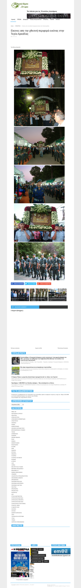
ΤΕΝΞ (12, 514)
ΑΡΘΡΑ (13, 424)
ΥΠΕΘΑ (19, 19)
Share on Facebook (18, 283)
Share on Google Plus (45, 283)
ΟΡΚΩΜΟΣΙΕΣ (14, 479)
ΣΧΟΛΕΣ (13, 510)
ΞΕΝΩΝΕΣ (13, 474)
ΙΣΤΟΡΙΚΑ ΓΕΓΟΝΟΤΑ (16, 457)
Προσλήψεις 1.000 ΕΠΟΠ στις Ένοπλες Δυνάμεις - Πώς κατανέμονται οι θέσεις (32, 383)
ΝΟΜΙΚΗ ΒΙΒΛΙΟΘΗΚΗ (16, 472)
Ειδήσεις (45, 19)
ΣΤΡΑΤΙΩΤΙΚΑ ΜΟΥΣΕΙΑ (17, 498)
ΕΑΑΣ (12, 439)
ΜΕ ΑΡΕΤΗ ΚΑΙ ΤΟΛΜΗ (17, 466)
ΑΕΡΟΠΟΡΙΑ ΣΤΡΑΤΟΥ (17, 413)
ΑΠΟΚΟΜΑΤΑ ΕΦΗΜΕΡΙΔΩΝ (18, 419)
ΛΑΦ (12, 463)
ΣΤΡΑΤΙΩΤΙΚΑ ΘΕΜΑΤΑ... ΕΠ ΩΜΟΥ (26, 584)
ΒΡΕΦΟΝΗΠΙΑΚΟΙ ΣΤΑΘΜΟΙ (18, 430)
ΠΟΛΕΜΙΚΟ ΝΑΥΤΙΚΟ (16, 485)
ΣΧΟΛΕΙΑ (13, 509)
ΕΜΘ (12, 448)
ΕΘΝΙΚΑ (13, 441)
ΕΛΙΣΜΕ (13, 446)
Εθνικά (58, 19)
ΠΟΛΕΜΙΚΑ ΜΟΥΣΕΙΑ (16, 481)
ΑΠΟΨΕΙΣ (13, 422)
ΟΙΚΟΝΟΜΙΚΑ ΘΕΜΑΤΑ (17, 477)
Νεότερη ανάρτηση (15, 348)
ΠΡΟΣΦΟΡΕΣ (14, 488)
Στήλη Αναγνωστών (36, 19)
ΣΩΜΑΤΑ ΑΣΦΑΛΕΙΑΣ (16, 512)
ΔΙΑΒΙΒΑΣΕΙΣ (14, 433)
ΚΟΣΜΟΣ (13, 459)
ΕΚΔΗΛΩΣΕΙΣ (14, 444)
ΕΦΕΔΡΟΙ (13, 454)
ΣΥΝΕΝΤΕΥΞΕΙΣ (15, 507)
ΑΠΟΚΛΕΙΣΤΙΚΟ (15, 417)
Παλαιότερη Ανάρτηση (63, 348)
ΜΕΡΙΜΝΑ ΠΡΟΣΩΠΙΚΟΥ (17, 468)
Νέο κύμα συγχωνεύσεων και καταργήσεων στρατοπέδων (35, 367)
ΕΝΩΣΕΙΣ (13, 450)
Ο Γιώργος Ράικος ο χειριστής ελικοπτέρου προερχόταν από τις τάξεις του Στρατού (34, 377)
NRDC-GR (13, 411)
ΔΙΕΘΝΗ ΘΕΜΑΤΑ (15, 437)
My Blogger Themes (65, 586)
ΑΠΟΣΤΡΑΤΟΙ (14, 421)
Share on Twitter (31, 283)
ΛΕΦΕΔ (13, 465)
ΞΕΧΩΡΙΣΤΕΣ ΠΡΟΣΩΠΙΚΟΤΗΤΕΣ (19, 476)
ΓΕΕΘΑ (52, 19)
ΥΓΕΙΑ (12, 518)
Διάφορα (25, 19)
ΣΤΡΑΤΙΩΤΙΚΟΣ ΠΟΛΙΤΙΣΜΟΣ (18, 503)
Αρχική (13, 19)
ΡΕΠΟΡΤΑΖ (14, 36)
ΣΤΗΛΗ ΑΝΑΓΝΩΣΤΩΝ (16, 496)
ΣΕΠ (12, 494)
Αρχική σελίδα (38, 348)
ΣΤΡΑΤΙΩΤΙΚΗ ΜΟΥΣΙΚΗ (17, 501)
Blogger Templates (51, 584)
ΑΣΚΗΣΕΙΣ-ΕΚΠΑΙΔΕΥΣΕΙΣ (17, 428)
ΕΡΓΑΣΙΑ (13, 452)
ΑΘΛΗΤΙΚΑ (14, 415)
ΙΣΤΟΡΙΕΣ (13, 455)
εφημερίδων (26, 579)
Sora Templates (55, 586)
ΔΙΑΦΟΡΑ (13, 435)
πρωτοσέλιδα (19, 579)
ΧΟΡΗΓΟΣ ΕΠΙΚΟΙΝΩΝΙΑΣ (17, 522)
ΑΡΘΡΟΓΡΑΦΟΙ (15, 426)
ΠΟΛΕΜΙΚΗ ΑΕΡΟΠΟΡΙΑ (17, 483)
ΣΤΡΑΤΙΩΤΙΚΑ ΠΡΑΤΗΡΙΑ (17, 499)
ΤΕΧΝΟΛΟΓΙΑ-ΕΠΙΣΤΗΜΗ (17, 516)
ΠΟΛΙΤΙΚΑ (13, 487)
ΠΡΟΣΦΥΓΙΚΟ (14, 490)
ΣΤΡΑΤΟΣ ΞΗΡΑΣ (15, 505)
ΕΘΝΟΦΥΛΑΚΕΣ (15, 443)
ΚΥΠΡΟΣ (13, 461)
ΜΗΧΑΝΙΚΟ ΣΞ (15, 470)
